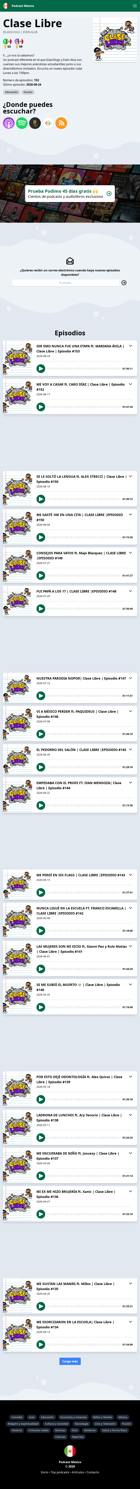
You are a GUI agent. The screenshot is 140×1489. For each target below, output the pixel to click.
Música (122, 1417)
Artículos (78, 1472)
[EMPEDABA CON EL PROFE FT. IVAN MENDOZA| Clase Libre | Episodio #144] (17, 795)
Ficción (28, 92)
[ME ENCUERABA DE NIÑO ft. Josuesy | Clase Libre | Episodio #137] (17, 1165)
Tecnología (81, 1423)
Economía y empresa (73, 1417)
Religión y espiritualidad (23, 1423)
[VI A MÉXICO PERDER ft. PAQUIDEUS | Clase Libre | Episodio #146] (17, 723)
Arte (31, 1417)
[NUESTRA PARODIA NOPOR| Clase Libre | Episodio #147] (17, 688)
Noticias (60, 1430)
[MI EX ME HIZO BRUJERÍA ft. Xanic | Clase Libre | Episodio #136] (17, 1203)
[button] (135, 6)
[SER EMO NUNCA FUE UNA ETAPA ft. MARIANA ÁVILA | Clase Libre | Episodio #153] (17, 358)
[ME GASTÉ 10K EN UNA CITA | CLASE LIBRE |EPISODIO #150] (17, 527)
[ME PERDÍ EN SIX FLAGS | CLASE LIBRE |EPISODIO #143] (17, 885)
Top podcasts (60, 1472)
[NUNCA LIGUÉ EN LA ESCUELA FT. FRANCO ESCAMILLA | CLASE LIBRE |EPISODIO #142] (17, 920)
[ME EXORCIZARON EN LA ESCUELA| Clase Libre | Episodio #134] (17, 1334)
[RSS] (61, 123)
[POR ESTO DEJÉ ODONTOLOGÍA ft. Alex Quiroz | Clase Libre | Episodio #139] (17, 1089)
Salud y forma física (114, 1430)
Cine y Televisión (105, 1423)
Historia (17, 1430)
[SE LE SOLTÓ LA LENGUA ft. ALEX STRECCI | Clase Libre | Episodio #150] (17, 488)
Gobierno (90, 1430)
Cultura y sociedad (56, 1423)
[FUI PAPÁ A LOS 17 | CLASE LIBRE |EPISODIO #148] (17, 601)
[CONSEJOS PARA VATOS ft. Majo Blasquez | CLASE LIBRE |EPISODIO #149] (17, 565)
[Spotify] (21, 123)
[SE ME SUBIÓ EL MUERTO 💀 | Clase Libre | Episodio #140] (17, 997)
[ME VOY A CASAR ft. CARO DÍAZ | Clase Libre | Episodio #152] (17, 396)
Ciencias (60, 1437)
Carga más (70, 1361)
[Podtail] (35, 123)
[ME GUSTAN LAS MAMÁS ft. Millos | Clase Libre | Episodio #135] (17, 1296)
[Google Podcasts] (48, 123)
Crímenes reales (38, 1430)
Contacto (93, 1472)
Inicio (44, 1472)
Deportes (77, 1437)
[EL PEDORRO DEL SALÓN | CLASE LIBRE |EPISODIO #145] (17, 759)
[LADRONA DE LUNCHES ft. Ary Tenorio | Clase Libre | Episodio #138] (17, 1127)
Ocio (74, 1430)
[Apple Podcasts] (8, 123)
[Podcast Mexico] (70, 1451)
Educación (11, 92)
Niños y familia (102, 1417)
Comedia (16, 1417)
